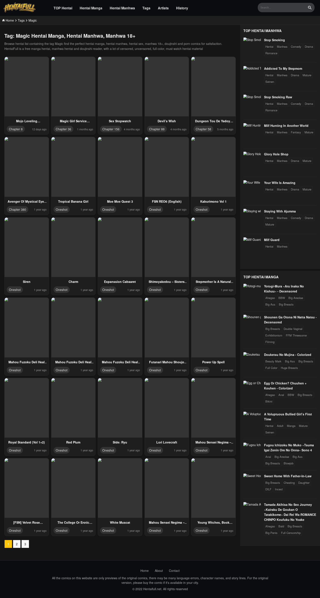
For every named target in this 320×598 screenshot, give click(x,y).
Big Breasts (286, 304)
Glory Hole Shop (276, 154)
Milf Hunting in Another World (286, 125)
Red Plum (73, 442)
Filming (270, 342)
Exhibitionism (273, 335)
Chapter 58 (203, 129)
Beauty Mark (273, 361)
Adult (280, 426)
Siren (26, 281)
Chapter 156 (111, 129)
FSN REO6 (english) (167, 201)
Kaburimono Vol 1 (213, 201)
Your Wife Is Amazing (279, 182)
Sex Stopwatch (120, 121)
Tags (146, 7)
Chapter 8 (16, 129)
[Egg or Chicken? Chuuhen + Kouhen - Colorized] (252, 383)
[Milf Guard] (252, 239)
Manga (291, 426)
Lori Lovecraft (166, 442)
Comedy (296, 46)
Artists (163, 7)
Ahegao (270, 298)
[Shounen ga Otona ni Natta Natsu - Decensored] (252, 317)
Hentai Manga (91, 7)
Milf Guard (272, 240)
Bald (281, 526)
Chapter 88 (157, 129)
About (159, 570)
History (182, 7)
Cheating (289, 483)
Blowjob (288, 463)
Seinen (269, 82)
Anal (281, 395)
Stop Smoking (274, 40)
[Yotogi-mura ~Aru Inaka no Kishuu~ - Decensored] (252, 286)
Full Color (271, 368)
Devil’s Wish (167, 121)
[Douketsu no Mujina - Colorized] (252, 354)
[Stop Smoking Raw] (252, 97)
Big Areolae (295, 298)
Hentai (269, 46)
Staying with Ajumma (280, 211)
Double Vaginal (293, 329)
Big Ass (270, 304)
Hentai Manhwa (122, 7)
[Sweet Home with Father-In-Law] (252, 476)
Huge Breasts (289, 368)
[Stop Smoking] (252, 39)
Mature (307, 75)
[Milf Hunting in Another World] (252, 125)
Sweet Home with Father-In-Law (288, 476)
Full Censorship (291, 533)
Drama (309, 46)
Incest (279, 489)
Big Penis (271, 533)
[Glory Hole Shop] (252, 154)
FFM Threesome (296, 335)
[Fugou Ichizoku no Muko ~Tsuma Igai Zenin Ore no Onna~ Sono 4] (252, 445)
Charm (73, 281)
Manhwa (282, 46)
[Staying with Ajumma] (252, 211)
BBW (281, 298)
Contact (174, 570)
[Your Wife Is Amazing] (252, 182)
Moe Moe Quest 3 (120, 201)
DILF (268, 489)
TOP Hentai (63, 7)
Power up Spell (213, 362)
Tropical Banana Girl (73, 201)
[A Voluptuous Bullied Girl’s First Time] (252, 414)
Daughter (304, 483)
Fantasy (296, 132)
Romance (271, 53)
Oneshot (61, 209)
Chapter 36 (63, 129)
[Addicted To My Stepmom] (252, 68)
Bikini (268, 401)
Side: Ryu (120, 442)
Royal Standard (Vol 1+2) (26, 442)
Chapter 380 (17, 209)
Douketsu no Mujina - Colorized (287, 354)
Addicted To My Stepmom (283, 68)
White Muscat (120, 522)
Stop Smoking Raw (278, 97)
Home (144, 570)
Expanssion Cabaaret (120, 281)
